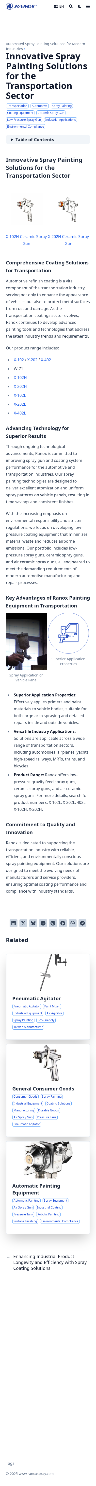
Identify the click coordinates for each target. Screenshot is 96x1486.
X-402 (46, 360)
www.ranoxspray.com (36, 1473)
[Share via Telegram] (82, 923)
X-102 (19, 360)
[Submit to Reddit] (43, 923)
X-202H (20, 386)
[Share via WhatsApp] (73, 923)
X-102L (20, 395)
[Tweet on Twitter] (23, 923)
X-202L (20, 404)
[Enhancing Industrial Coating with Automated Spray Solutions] (48, 1187)
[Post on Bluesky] (33, 923)
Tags (10, 1463)
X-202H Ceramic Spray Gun (68, 240)
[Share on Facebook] (63, 923)
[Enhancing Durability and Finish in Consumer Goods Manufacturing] (48, 1090)
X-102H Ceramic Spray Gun (26, 240)
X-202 (32, 360)
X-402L (20, 413)
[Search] (71, 6)
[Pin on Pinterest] (53, 923)
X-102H (20, 377)
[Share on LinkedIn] (13, 923)
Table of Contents (35, 139)
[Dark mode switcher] (80, 6)
